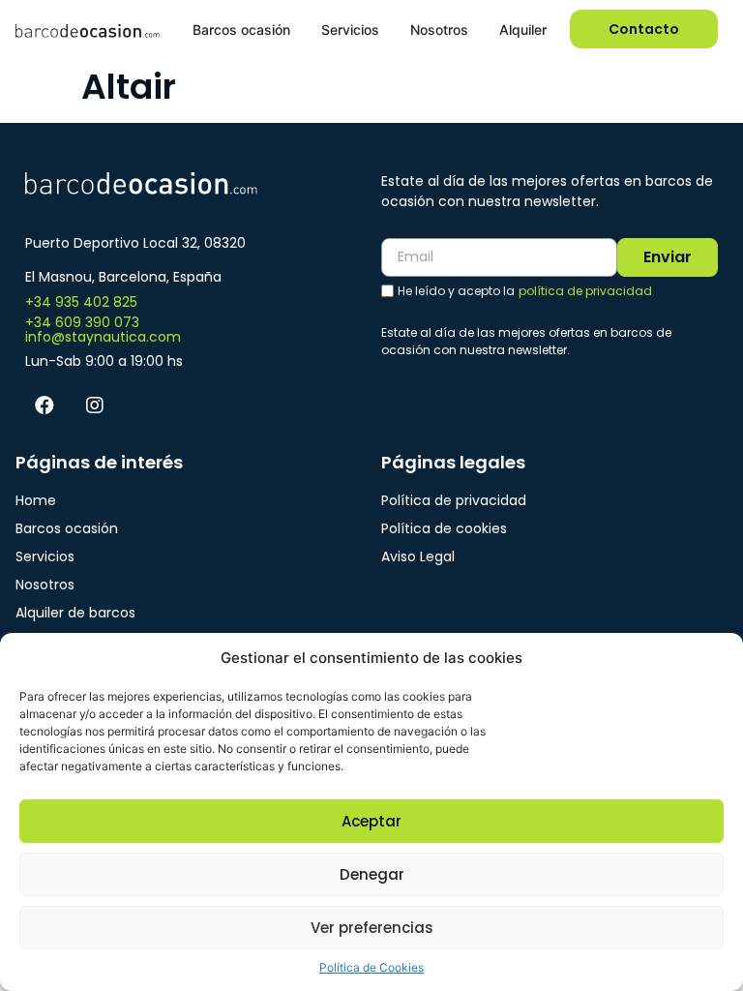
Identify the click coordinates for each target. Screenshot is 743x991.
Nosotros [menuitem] (439, 29)
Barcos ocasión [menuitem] (241, 29)
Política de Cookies (371, 967)
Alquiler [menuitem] (523, 29)
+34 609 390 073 (82, 322)
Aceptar (371, 821)
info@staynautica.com (103, 336)
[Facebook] (44, 405)
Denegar (372, 874)
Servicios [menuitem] (350, 29)
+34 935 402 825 (81, 302)
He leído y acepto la (525, 291)
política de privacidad (585, 291)
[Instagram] (94, 405)
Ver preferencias (372, 927)
